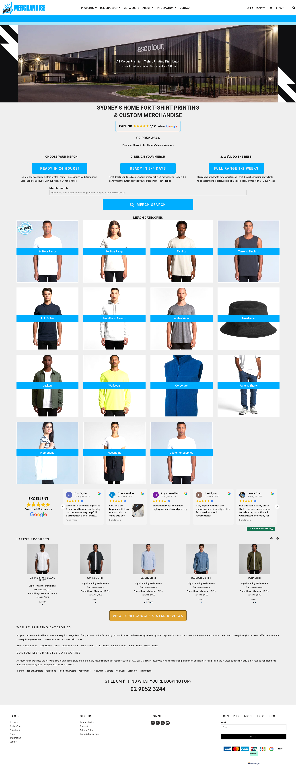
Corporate (133, 671)
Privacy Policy (86, 730)
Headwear (98, 671)
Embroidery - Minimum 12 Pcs (42, 593)
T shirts (20, 671)
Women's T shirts (70, 645)
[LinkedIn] (168, 723)
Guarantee (85, 726)
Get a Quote (15, 730)
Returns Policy (87, 722)
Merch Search (58, 188)
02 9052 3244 (148, 138)
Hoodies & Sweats (67, 671)
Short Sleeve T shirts (27, 645)
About (12, 734)
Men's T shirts (87, 645)
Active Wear (84, 671)
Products (14, 722)
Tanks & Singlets (35, 671)
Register (261, 7)
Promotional (146, 671)
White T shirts (151, 645)
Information (15, 738)
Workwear (120, 671)
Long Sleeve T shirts (50, 645)
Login (250, 7)
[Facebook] (153, 723)
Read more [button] (72, 520)
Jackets (109, 671)
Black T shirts (135, 645)
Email (223, 722)
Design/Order (16, 726)
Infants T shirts (118, 645)
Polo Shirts (50, 671)
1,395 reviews (44, 509)
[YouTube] (163, 723)
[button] (89, 8)
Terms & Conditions (89, 734)
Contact (13, 742)
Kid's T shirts (103, 645)
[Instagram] (158, 723)
